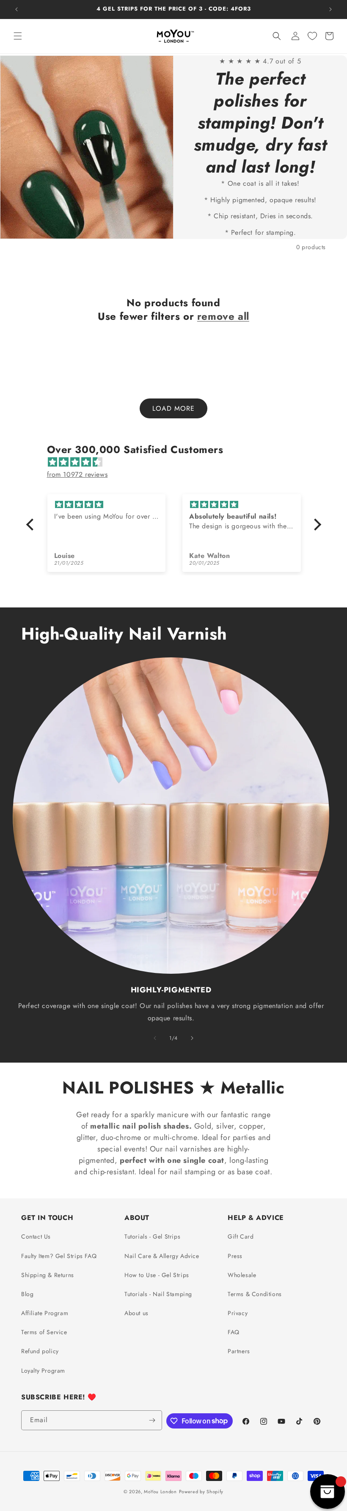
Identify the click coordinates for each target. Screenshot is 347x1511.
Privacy (238, 1313)
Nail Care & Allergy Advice (161, 1256)
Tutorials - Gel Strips (152, 1236)
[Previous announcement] (16, 9)
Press (235, 1256)
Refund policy (40, 1351)
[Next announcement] (330, 9)
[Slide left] (155, 1038)
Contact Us (36, 1236)
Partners (239, 1351)
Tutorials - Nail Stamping (158, 1294)
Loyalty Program (43, 1370)
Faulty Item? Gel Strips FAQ (58, 1256)
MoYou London (160, 1491)
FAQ (234, 1332)
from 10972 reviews (77, 474)
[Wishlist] (312, 36)
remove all (223, 316)
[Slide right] (192, 1038)
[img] (178, 462)
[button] (17, 36)
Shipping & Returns (47, 1275)
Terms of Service (44, 1332)
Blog (27, 1294)
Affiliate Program (44, 1313)
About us (136, 1313)
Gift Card (240, 1236)
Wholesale (242, 1275)
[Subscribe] (152, 1420)
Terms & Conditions (255, 1294)
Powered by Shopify (201, 1491)
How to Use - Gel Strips (156, 1275)
